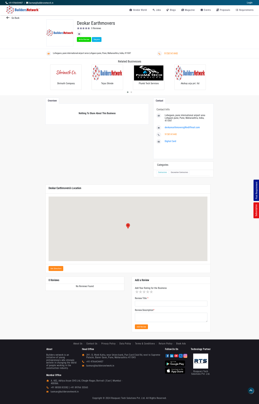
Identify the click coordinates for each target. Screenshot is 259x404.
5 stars (151, 291)
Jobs (158, 10)
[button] (128, 226)
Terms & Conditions (145, 343)
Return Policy (165, 343)
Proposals (224, 10)
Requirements (246, 10)
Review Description (144, 310)
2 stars (140, 291)
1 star (136, 291)
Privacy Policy (108, 343)
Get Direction (56, 268)
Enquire (97, 39)
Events (207, 10)
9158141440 (171, 53)
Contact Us (91, 343)
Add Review (141, 327)
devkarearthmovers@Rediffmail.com (182, 127)
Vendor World (139, 10)
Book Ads (181, 343)
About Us (77, 343)
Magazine (189, 10)
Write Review (84, 39)
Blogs (172, 10)
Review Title (141, 298)
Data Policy (125, 343)
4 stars (147, 291)
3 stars (144, 291)
